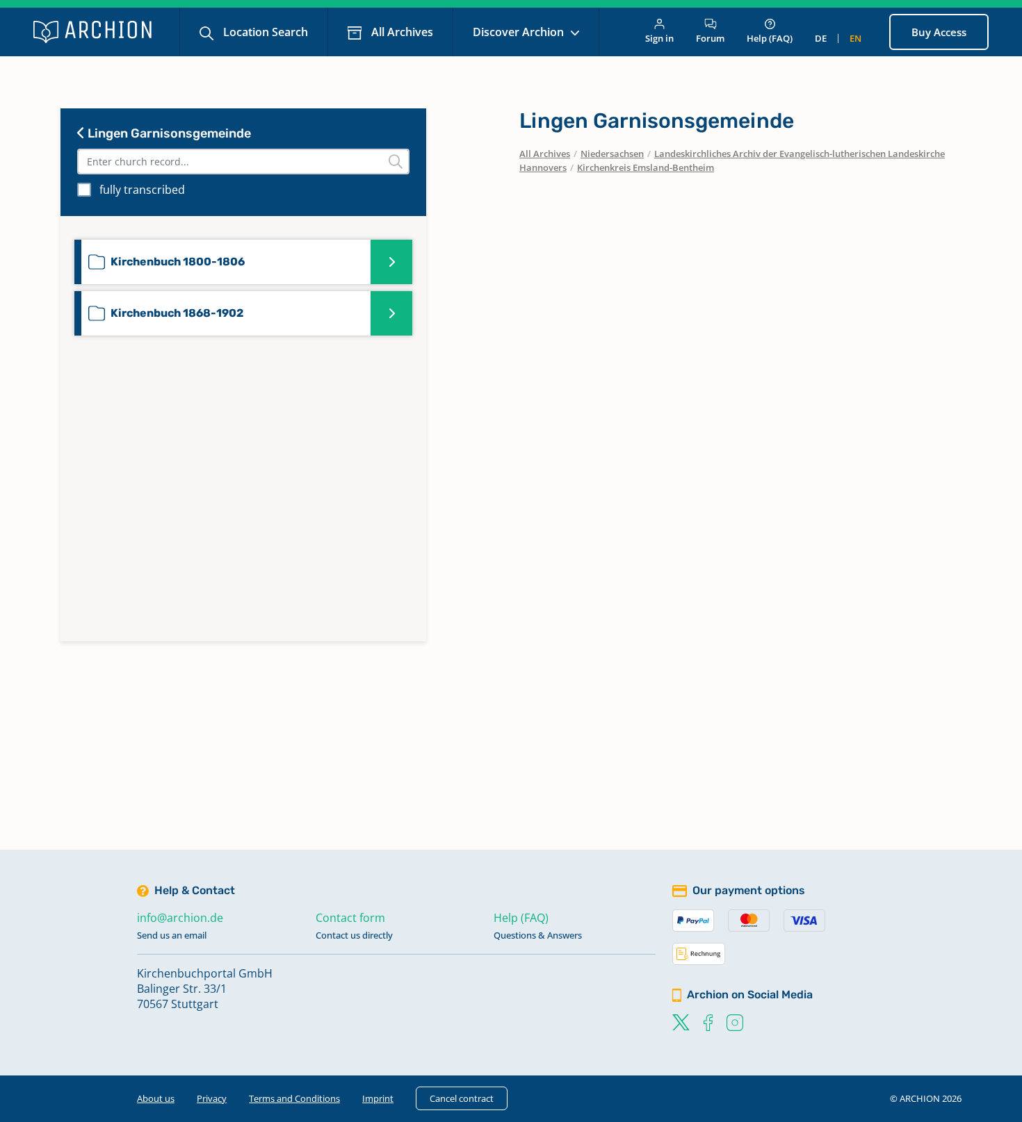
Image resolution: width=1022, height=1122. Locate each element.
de (821, 38)
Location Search (264, 32)
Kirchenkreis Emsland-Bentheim (645, 167)
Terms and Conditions (294, 1098)
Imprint (378, 1098)
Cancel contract (462, 1098)
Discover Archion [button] (520, 32)
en (855, 38)
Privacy (212, 1098)
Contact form (350, 917)
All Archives (400, 32)
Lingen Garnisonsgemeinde (168, 133)
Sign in (659, 38)
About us (156, 1098)
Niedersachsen (612, 153)
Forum (710, 38)
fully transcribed (142, 189)
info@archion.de (180, 917)
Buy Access (938, 32)
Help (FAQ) (770, 38)
